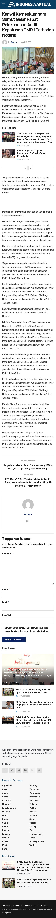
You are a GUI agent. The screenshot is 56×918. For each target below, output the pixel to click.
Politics (33, 804)
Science (33, 815)
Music (5, 845)
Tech (31, 830)
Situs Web (6, 615)
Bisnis (5, 797)
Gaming (6, 823)
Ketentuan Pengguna (10, 905)
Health (5, 826)
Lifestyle (6, 834)
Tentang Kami (30, 905)
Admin (14, 42)
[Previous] (25, 168)
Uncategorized (36, 841)
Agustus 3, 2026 (24, 145)
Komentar (7, 553)
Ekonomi (6, 804)
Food (4, 815)
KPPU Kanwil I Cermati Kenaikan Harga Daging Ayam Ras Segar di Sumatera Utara (34, 705)
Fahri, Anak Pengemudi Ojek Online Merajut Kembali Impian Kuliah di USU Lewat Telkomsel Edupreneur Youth (34, 720)
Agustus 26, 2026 (23, 726)
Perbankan (34, 797)
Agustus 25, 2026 (23, 696)
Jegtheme (8, 913)
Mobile (5, 838)
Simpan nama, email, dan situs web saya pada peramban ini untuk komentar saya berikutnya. (27, 629)
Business (6, 800)
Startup (32, 826)
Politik (32, 808)
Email (5, 602)
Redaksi (44, 905)
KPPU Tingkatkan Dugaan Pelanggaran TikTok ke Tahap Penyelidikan (31, 153)
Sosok (32, 819)
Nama (6, 589)
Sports (32, 823)
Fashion (6, 812)
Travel (32, 838)
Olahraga (33, 785)
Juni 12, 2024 (26, 42)
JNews (11, 909)
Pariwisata (34, 789)
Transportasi (35, 834)
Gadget (5, 819)
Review (32, 812)
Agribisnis (7, 785)
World (32, 845)
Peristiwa (33, 800)
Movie (5, 841)
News (4, 849)
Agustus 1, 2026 (24, 159)
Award (5, 793)
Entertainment (9, 808)
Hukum (5, 830)
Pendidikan (34, 793)
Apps (4, 789)
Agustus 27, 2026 (12, 682)
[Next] (30, 168)
